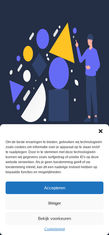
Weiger (54, 203)
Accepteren (54, 187)
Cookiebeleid (54, 229)
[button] (100, 131)
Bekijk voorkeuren (54, 218)
